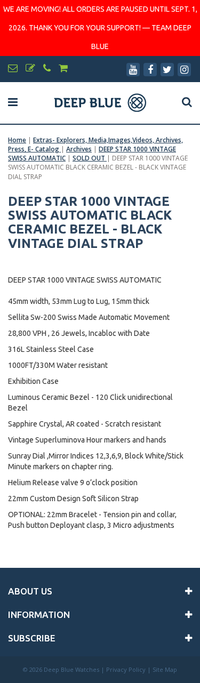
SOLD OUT (90, 158)
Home (17, 139)
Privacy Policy (126, 669)
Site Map (165, 669)
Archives (79, 149)
